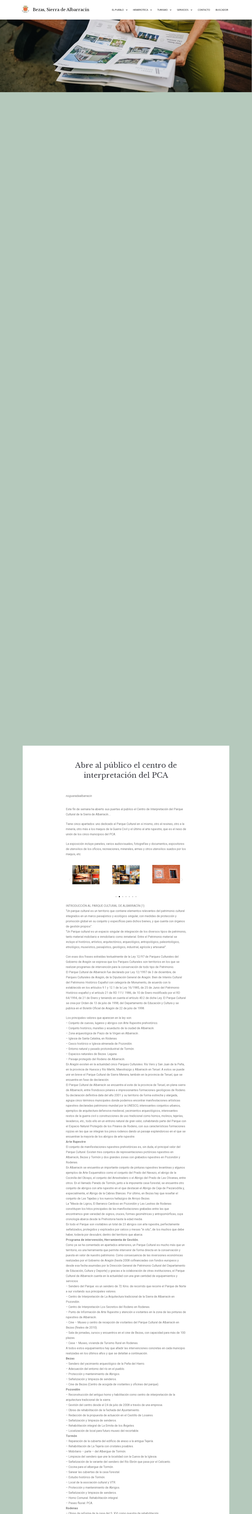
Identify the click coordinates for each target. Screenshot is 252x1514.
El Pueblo (118, 9)
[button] (116, 896)
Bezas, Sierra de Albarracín (61, 9)
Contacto (204, 9)
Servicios (183, 9)
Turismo (162, 9)
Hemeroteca (140, 9)
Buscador (222, 9)
